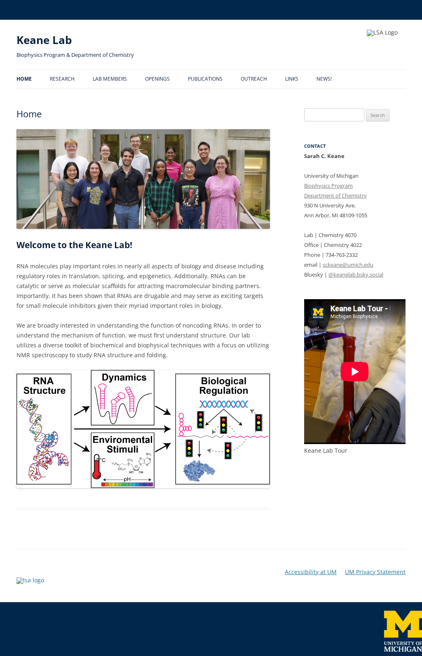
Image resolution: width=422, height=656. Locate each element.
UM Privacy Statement (375, 572)
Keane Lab (44, 40)
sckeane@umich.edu (348, 264)
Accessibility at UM (311, 572)
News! (324, 78)
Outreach (254, 78)
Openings (157, 78)
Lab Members (110, 78)
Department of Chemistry (335, 195)
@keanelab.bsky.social (355, 274)
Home (24, 78)
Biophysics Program (328, 185)
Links (291, 78)
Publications (205, 78)
